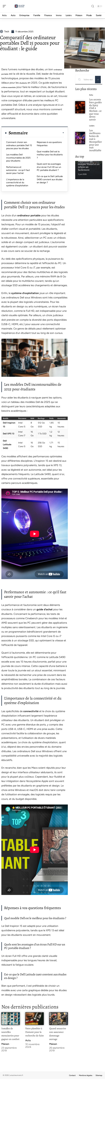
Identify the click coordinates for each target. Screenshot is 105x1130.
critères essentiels (8, 87)
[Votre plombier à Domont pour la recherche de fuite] (34, 1018)
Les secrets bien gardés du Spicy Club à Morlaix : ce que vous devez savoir (95, 109)
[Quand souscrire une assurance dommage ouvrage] (58, 1018)
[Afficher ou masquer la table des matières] (46, 132)
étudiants (23, 83)
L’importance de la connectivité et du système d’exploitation (17, 182)
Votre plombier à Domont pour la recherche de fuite (34, 1032)
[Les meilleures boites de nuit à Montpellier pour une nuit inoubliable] (80, 138)
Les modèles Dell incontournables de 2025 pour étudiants (18, 157)
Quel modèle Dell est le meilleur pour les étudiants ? (50, 154)
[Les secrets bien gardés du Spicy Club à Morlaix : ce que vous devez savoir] (80, 107)
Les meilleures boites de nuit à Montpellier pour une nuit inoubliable (95, 140)
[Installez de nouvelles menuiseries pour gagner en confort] (11, 1018)
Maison (5, 1044)
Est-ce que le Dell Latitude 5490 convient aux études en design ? (50, 179)
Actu (28, 1040)
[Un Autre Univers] (19, 6)
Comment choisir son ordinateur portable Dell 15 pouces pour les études (19, 145)
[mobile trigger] (5, 6)
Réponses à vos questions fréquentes (49, 144)
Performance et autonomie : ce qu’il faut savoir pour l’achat (18, 170)
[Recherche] (93, 6)
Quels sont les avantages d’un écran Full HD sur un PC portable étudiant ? (49, 167)
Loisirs (91, 126)
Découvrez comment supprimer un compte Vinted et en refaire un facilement (89, 163)
